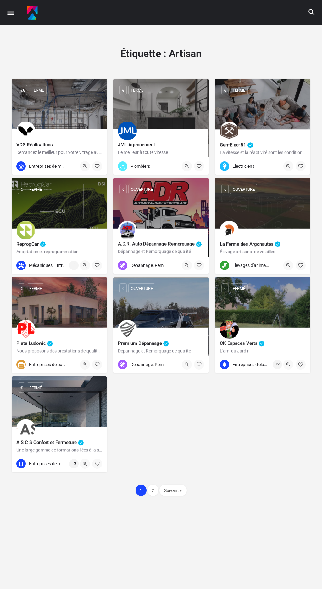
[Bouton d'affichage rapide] (85, 166)
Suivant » (173, 490)
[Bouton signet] (97, 166)
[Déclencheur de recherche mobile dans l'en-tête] (312, 12)
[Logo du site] (33, 12)
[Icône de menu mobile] (10, 13)
